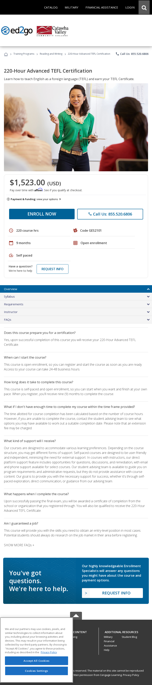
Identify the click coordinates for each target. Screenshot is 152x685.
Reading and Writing (51, 53)
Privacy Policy (131, 675)
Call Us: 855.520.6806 (131, 54)
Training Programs (23, 53)
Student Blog (129, 637)
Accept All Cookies (36, 661)
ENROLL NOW (42, 214)
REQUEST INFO (53, 269)
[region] (36, 650)
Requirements (13, 304)
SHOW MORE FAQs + (19, 545)
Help (106, 650)
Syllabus (9, 296)
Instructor (11, 312)
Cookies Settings (36, 671)
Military (108, 637)
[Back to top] (76, 631)
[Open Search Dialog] (144, 7)
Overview (10, 289)
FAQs (7, 319)
